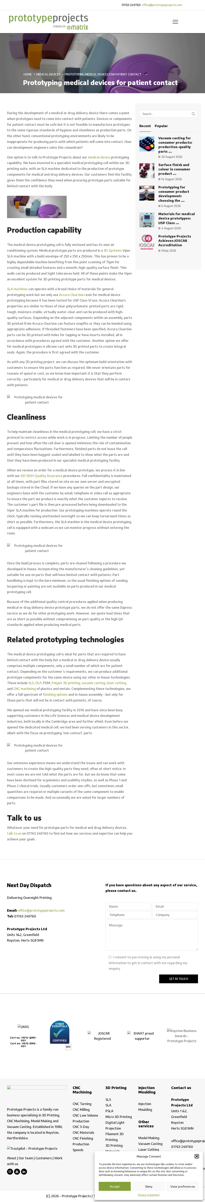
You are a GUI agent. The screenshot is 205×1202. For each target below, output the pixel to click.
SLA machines (17, 289)
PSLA (109, 1111)
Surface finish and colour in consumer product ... (174, 169)
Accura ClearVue (71, 295)
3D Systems (113, 250)
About (11, 1158)
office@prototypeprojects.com (162, 5)
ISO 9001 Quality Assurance (41, 476)
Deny (148, 1186)
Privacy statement (149, 1194)
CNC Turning (82, 1104)
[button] (197, 1156)
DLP (38, 683)
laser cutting (116, 683)
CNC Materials (83, 1133)
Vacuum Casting (150, 1144)
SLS (31, 683)
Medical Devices (48, 74)
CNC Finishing (83, 1138)
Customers (43, 1158)
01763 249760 (131, 5)
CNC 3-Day (81, 1127)
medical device (99, 157)
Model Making (148, 1138)
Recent (145, 126)
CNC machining (24, 689)
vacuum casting (93, 683)
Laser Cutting (148, 1150)
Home (28, 74)
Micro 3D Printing (119, 1117)
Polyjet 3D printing (66, 683)
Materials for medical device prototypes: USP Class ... (176, 218)
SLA (108, 1105)
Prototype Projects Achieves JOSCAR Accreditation (174, 240)
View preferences (182, 1186)
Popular (161, 126)
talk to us (14, 833)
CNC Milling (81, 1110)
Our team (26, 1158)
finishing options (55, 694)
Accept (115, 1186)
